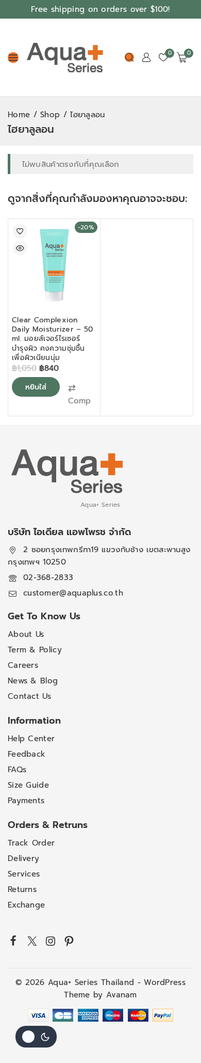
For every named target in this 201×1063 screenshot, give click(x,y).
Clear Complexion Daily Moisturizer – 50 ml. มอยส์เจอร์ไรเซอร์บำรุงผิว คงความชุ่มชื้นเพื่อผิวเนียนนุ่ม (52, 339)
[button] (79, 394)
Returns (22, 889)
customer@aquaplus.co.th (73, 593)
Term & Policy (35, 649)
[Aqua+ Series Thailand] (65, 57)
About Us (26, 634)
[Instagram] (50, 941)
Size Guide (28, 785)
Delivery (23, 858)
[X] (32, 941)
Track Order (31, 843)
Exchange (26, 905)
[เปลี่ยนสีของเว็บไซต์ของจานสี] (36, 1037)
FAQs (17, 769)
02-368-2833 (48, 577)
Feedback (26, 754)
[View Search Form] (129, 57)
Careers (23, 665)
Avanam (121, 995)
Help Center (31, 738)
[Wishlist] (20, 231)
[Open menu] (13, 57)
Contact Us (29, 696)
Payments (26, 800)
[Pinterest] (69, 941)
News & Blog (33, 680)
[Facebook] (14, 940)
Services (24, 874)
